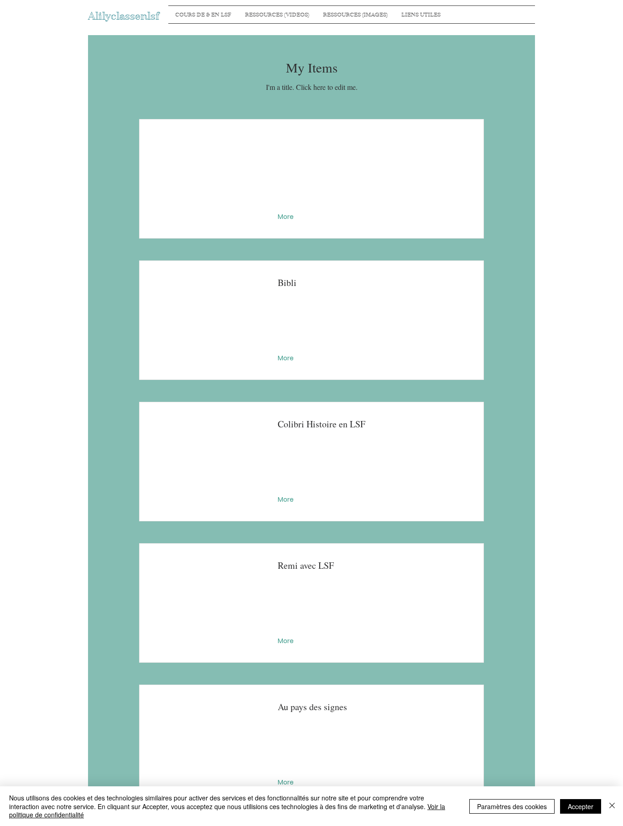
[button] (287, 217)
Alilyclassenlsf (123, 16)
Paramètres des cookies (512, 806)
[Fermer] (612, 806)
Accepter (580, 806)
